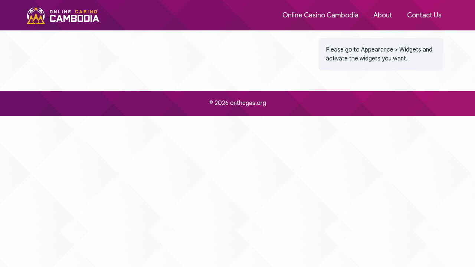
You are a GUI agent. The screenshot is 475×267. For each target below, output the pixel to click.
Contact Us (424, 15)
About (382, 15)
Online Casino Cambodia (320, 15)
